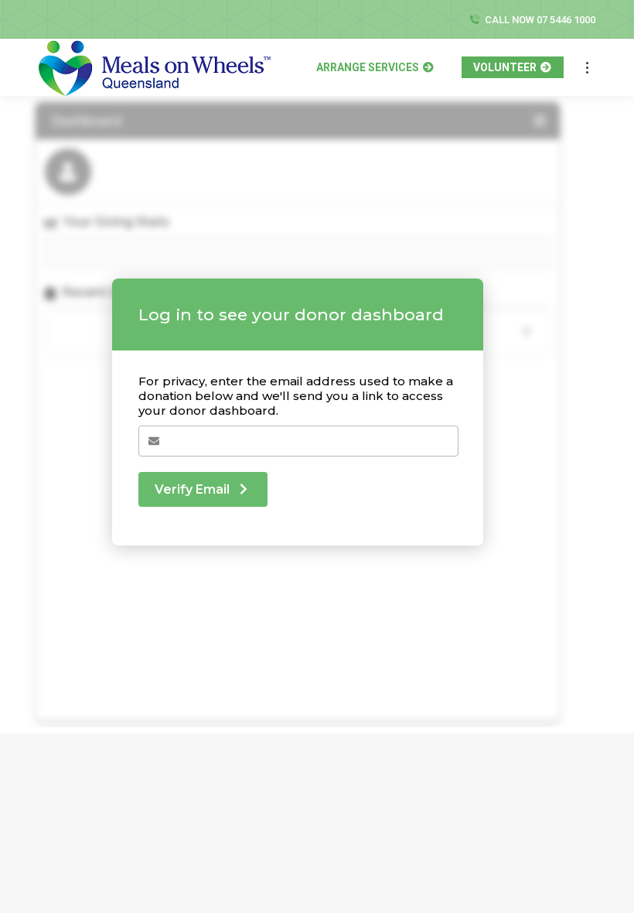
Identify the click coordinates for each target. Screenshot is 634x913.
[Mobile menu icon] (587, 68)
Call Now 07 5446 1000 (540, 20)
